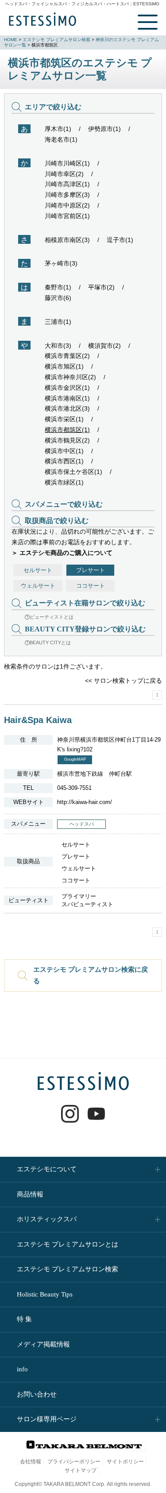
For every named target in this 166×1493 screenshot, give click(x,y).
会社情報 (30, 1461)
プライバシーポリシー (73, 1461)
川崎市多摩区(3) (67, 194)
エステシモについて (47, 1169)
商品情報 (30, 1194)
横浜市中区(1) (64, 450)
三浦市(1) (58, 321)
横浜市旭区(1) (64, 366)
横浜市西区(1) (64, 461)
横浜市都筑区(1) (67, 429)
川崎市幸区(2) (64, 173)
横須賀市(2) (104, 345)
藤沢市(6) (58, 297)
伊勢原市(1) (104, 128)
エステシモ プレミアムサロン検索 (56, 39)
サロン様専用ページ (47, 1419)
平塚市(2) (101, 287)
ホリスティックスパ (47, 1219)
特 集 (24, 1319)
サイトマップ (81, 1470)
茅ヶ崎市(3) (61, 263)
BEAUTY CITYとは (50, 642)
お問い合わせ (37, 1394)
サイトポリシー (125, 1461)
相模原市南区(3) (67, 239)
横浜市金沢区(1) (67, 387)
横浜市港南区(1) (67, 398)
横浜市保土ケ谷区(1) (73, 471)
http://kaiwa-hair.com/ (84, 802)
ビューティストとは (51, 617)
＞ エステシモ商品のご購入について (62, 552)
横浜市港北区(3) (67, 408)
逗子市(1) (120, 239)
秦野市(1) (58, 287)
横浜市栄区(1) (64, 419)
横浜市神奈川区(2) (70, 377)
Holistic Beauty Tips (45, 1294)
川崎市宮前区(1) (67, 215)
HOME (10, 39)
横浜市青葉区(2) (67, 355)
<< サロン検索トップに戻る (123, 680)
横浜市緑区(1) (64, 482)
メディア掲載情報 (43, 1344)
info (22, 1369)
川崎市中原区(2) (67, 205)
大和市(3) (58, 345)
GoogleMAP (75, 759)
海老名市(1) (61, 139)
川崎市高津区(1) (67, 184)
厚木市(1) (58, 128)
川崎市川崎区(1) (67, 163)
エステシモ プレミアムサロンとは (67, 1244)
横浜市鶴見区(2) (67, 440)
